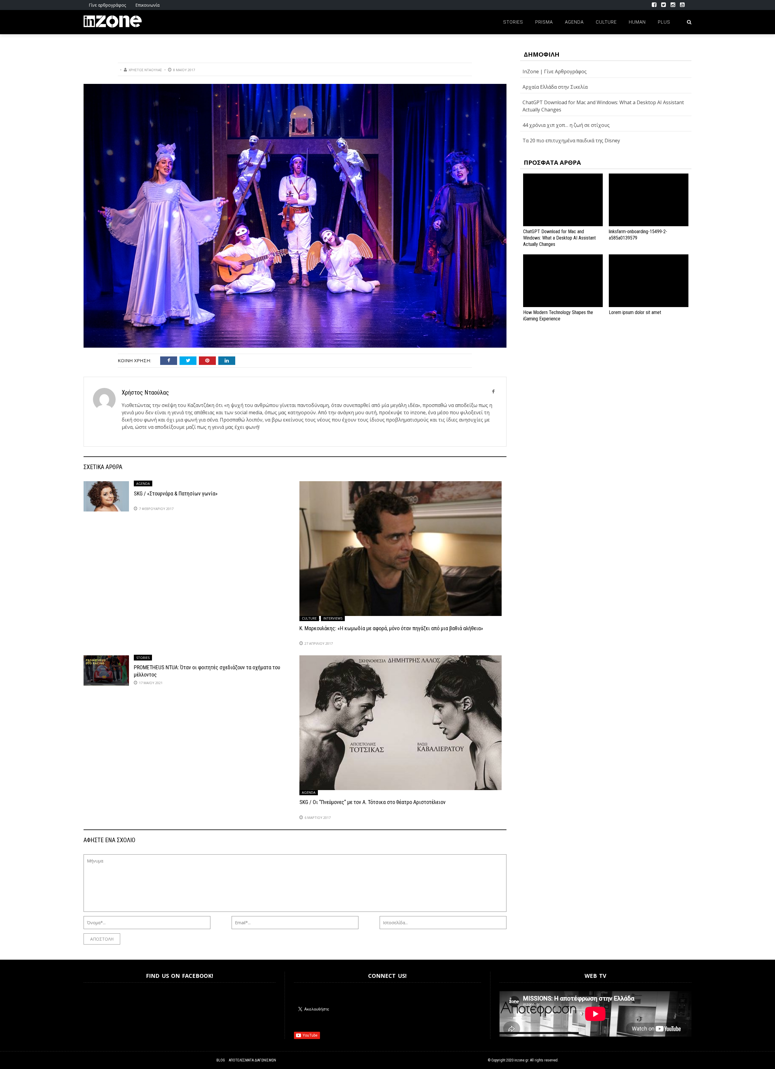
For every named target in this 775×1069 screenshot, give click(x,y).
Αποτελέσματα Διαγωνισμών (252, 1060)
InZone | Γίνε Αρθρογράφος (555, 71)
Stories (513, 22)
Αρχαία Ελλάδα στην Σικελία (555, 87)
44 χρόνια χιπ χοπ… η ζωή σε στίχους (566, 125)
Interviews (332, 618)
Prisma (544, 22)
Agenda (574, 22)
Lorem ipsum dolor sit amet (635, 312)
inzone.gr (521, 1060)
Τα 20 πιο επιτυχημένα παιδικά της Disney (571, 140)
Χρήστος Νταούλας (145, 70)
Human (637, 22)
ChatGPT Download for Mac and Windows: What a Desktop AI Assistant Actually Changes (559, 238)
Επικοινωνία (147, 5)
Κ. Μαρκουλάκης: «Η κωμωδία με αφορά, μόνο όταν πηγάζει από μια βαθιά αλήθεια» (391, 628)
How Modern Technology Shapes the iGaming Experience (558, 315)
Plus (664, 22)
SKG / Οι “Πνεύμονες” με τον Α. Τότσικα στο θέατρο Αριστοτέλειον (372, 802)
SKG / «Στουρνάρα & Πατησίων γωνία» (176, 493)
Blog (220, 1060)
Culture (606, 22)
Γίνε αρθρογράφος (107, 5)
